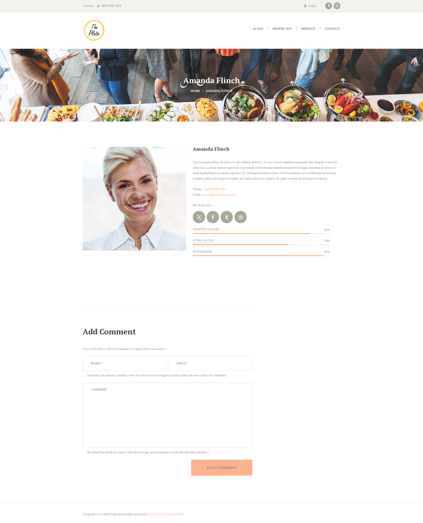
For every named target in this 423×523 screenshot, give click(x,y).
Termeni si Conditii (160, 514)
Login (312, 6)
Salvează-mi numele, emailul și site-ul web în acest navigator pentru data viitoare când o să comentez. (157, 375)
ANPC (180, 514)
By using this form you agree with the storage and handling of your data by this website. (148, 452)
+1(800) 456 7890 (214, 189)
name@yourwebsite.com (219, 194)
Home (195, 91)
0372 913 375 (111, 6)
